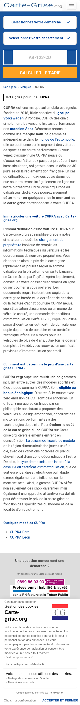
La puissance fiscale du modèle (50, 440)
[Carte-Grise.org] (32, 5)
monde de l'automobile (56, 139)
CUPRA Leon (20, 537)
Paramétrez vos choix (21, 682)
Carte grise (9, 87)
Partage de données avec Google (28, 678)
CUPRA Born (19, 532)
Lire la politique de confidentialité (24, 664)
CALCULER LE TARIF (40, 73)
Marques (25, 87)
